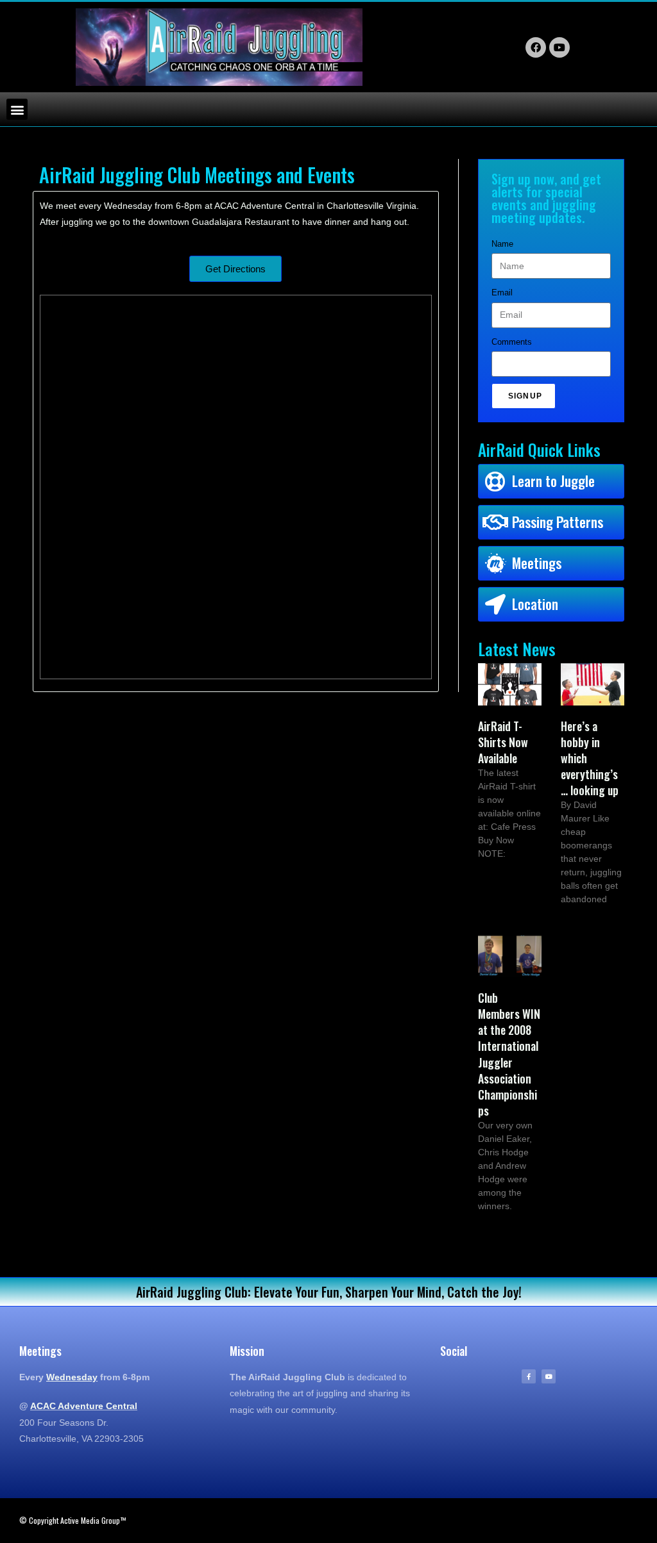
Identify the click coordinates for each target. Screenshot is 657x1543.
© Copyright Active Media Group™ (72, 1520)
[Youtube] (549, 1376)
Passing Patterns (557, 521)
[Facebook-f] (529, 1376)
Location (535, 603)
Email (502, 292)
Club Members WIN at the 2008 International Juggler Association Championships (509, 1054)
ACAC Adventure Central (83, 1406)
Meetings (536, 562)
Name (502, 244)
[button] (17, 109)
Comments (511, 342)
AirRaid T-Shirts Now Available (503, 742)
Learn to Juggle (553, 480)
